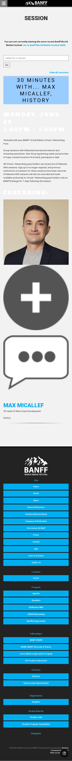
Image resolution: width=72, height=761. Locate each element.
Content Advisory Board (36, 514)
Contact (36, 542)
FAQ (36, 549)
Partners (36, 676)
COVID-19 (36, 563)
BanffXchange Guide (36, 621)
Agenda (36, 593)
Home (36, 486)
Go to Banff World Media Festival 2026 (44, 45)
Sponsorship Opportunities (36, 683)
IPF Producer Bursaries (36, 661)
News (36, 500)
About (36, 493)
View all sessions (59, 72)
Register (36, 702)
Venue (36, 578)
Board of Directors (36, 507)
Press (36, 535)
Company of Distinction (36, 521)
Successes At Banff (36, 528)
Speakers (36, 600)
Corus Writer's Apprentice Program (36, 654)
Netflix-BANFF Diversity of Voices (36, 647)
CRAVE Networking (36, 614)
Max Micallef (23, 405)
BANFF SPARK (36, 640)
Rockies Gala (36, 717)
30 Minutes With (36, 607)
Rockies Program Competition (36, 724)
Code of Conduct (36, 556)
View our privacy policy (59, 753)
